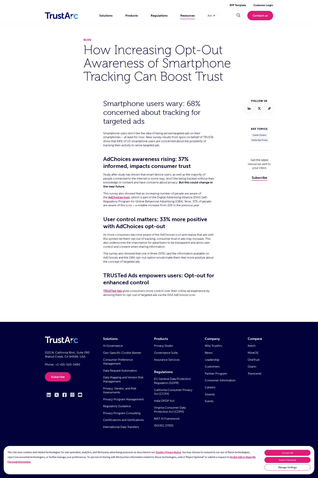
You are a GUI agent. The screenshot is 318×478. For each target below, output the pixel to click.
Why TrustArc (213, 345)
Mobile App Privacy (259, 140)
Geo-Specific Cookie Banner (122, 352)
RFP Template (238, 5)
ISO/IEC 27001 (163, 425)
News (208, 352)
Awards (210, 394)
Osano (252, 366)
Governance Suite (166, 352)
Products (131, 15)
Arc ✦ (211, 15)
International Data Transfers (121, 427)
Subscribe (259, 178)
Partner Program (216, 373)
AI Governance (113, 345)
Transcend (254, 373)
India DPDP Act (164, 401)
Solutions (105, 15)
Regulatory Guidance (117, 406)
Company (212, 339)
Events (209, 401)
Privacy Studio (163, 345)
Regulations (159, 15)
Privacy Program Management (123, 399)
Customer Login (263, 5)
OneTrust (253, 359)
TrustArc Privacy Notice (168, 452)
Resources (187, 15)
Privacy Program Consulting (121, 413)
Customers (212, 366)
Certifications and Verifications (123, 420)
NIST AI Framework (167, 418)
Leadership (212, 359)
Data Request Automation (120, 370)
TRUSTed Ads (112, 291)
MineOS (253, 352)
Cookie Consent (259, 135)
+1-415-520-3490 (67, 364)
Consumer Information (220, 380)
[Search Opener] (238, 15)
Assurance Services (167, 359)
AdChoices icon (119, 197)
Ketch (251, 345)
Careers (210, 387)
